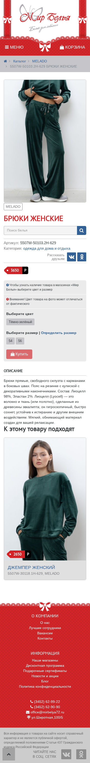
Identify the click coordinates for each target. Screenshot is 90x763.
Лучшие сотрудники (45, 628)
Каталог (19, 61)
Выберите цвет (20, 314)
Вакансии (45, 633)
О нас (45, 623)
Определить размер (58, 333)
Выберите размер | (41, 333)
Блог (45, 681)
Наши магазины (45, 660)
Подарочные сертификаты (45, 671)
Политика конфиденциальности (45, 686)
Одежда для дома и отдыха (46, 248)
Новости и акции (45, 676)
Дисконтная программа (45, 665)
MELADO (39, 61)
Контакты (45, 638)
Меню (16, 47)
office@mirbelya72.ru (47, 712)
